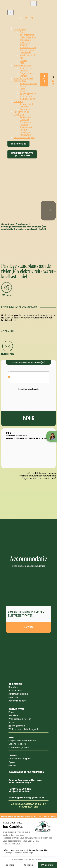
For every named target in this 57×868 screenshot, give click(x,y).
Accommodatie (17, 700)
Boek (44, 79)
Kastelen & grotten (19, 747)
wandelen (14, 715)
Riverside (13, 697)
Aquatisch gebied (18, 693)
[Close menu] (10, 12)
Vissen (12, 722)
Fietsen (27, 718)
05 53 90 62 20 (18, 143)
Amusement (15, 690)
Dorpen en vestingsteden (22, 740)
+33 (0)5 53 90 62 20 (20, 788)
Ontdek (28, 627)
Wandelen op (16, 718)
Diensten (13, 687)
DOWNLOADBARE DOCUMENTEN (26, 772)
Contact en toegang (20, 758)
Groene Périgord (17, 743)
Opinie (12, 762)
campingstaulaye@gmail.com (22, 154)
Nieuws (12, 765)
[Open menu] (34, 3)
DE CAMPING (15, 684)
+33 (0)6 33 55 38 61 (19, 791)
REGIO (12, 737)
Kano (11, 712)
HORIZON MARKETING (43, 816)
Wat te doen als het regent (23, 729)
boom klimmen (17, 725)
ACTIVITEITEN (16, 709)
